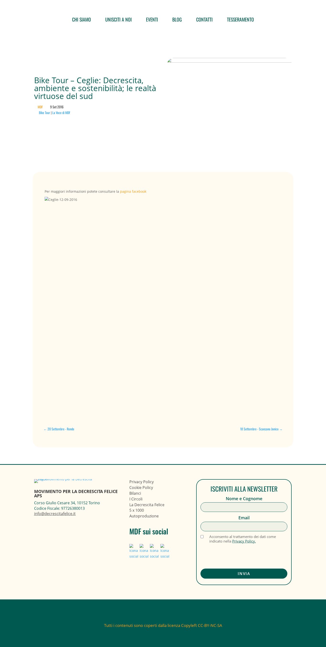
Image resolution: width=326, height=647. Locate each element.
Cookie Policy (141, 487)
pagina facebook (133, 191)
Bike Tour (44, 112)
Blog (177, 19)
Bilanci (135, 493)
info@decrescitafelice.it (55, 513)
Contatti (204, 19)
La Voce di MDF (61, 112)
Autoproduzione (144, 516)
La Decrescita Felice (146, 504)
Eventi (152, 19)
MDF (40, 106)
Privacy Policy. (244, 541)
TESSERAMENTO (240, 19)
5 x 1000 (136, 510)
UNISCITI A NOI (118, 19)
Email (244, 518)
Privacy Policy (141, 481)
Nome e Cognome (244, 498)
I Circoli (135, 499)
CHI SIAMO (81, 19)
